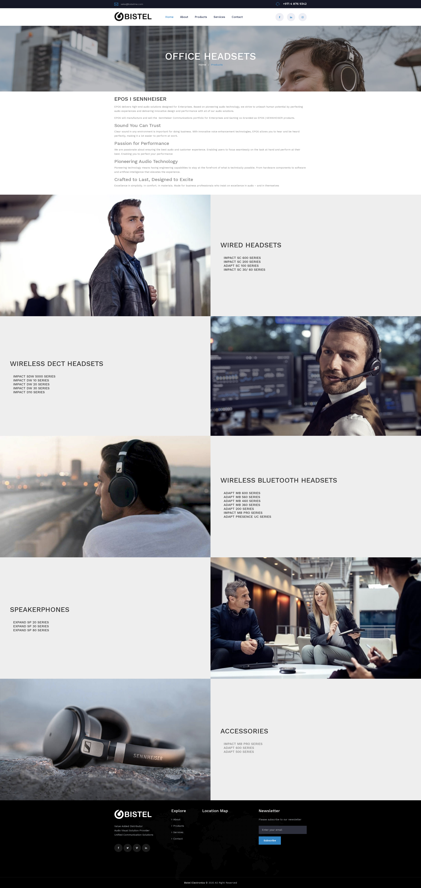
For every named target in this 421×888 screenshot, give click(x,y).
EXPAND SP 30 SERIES (31, 626)
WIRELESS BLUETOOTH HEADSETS (278, 480)
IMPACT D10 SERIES (29, 392)
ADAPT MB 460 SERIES (242, 501)
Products (201, 17)
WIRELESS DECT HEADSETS (56, 364)
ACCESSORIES (244, 731)
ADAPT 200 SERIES (239, 509)
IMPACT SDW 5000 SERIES (34, 376)
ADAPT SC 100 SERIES (241, 266)
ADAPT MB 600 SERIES (242, 493)
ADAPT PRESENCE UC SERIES (247, 517)
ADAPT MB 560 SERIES (242, 497)
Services (219, 17)
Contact (237, 17)
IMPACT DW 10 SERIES (31, 380)
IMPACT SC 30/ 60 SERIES (244, 270)
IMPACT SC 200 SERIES (242, 262)
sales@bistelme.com (132, 4)
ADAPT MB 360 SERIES (242, 505)
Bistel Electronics (194, 882)
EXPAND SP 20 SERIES (31, 622)
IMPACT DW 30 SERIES (31, 388)
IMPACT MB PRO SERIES (243, 513)
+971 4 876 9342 (294, 3)
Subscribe (270, 840)
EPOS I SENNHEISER (140, 99)
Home (169, 17)
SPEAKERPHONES (39, 609)
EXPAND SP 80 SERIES (31, 630)
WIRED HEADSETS (250, 245)
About (184, 17)
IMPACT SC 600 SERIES (242, 258)
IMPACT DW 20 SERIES (31, 384)
